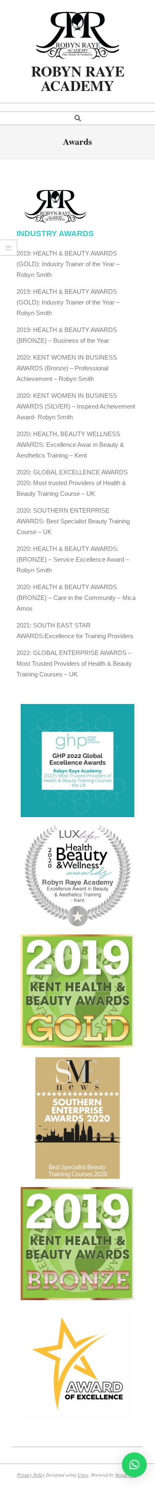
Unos (83, 1474)
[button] (134, 1464)
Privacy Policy (31, 1474)
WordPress (126, 1474)
